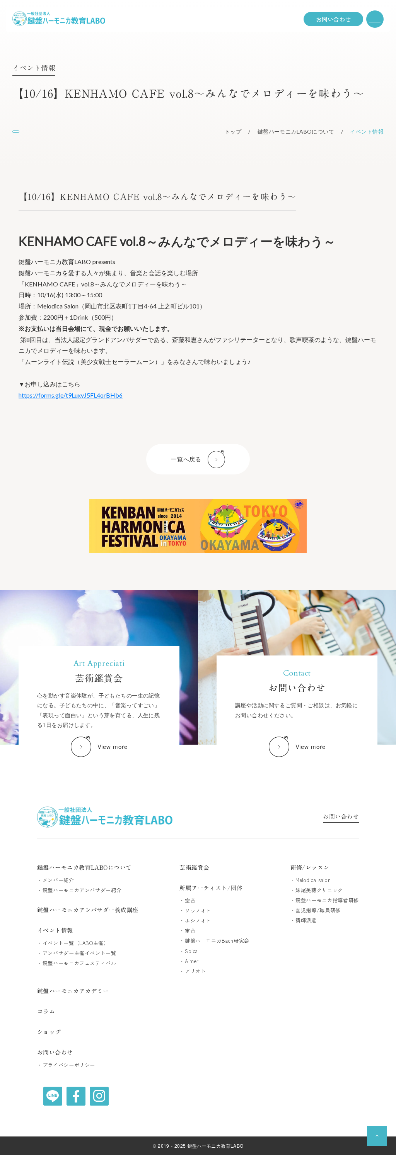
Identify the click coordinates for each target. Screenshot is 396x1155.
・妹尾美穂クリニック (316, 890)
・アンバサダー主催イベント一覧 (76, 953)
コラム (46, 1012)
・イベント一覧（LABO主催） (73, 943)
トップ (233, 131)
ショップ (49, 1032)
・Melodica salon (310, 880)
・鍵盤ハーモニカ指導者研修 (324, 900)
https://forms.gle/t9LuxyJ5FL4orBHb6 (71, 395)
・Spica (188, 951)
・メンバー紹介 (55, 880)
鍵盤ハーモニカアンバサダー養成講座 (88, 910)
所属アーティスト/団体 (210, 888)
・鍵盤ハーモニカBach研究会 (214, 940)
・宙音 (187, 930)
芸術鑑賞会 (194, 868)
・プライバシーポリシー (66, 1065)
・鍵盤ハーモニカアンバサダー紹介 (79, 890)
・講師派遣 (303, 920)
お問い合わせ (341, 817)
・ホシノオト (195, 920)
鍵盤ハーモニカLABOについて (296, 131)
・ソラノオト (195, 910)
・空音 (187, 900)
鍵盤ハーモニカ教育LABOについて (84, 868)
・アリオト (192, 971)
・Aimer (189, 961)
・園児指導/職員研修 (315, 910)
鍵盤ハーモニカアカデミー (73, 991)
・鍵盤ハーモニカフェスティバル (76, 963)
